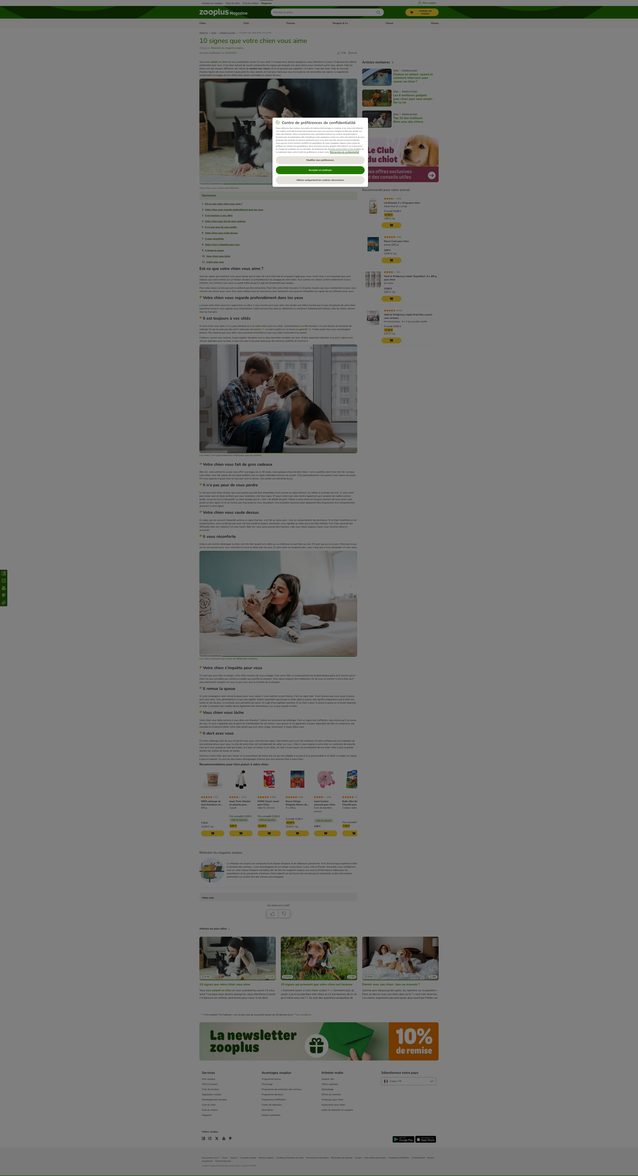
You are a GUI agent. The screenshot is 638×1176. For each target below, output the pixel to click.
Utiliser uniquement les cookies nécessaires (320, 180)
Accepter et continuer (320, 170)
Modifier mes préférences (320, 160)
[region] (320, 152)
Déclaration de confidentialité (344, 152)
